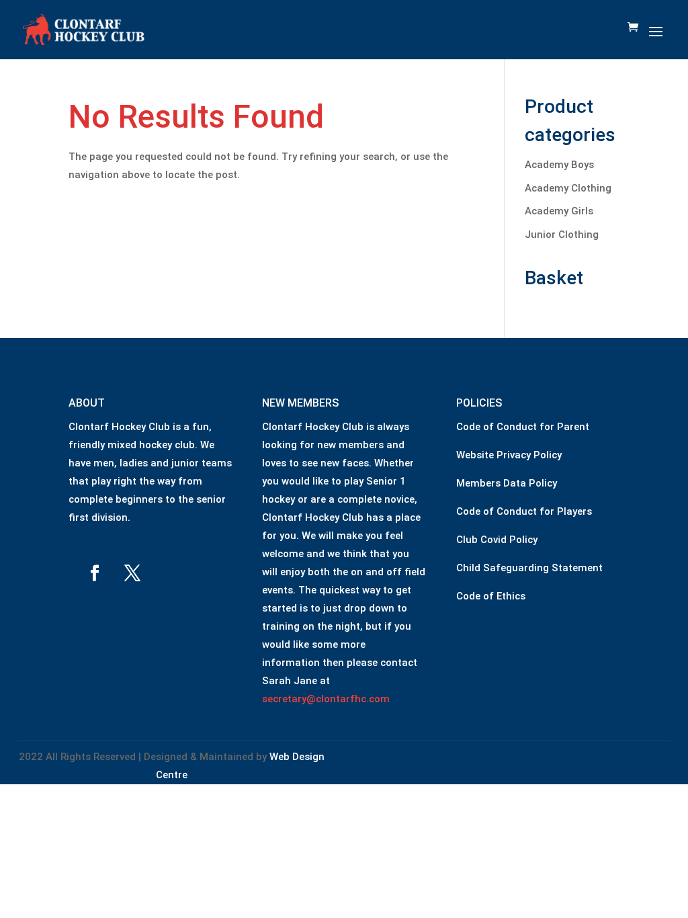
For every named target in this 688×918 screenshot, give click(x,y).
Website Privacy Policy (509, 455)
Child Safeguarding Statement (529, 568)
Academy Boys (559, 165)
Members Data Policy (506, 483)
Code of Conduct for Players (524, 511)
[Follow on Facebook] (95, 573)
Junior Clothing (562, 234)
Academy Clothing (568, 188)
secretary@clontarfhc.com (326, 699)
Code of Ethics (490, 596)
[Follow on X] (132, 573)
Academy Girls (559, 211)
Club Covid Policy (497, 540)
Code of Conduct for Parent (522, 427)
